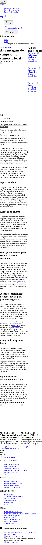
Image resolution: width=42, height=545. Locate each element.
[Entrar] (5, 18)
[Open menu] (3, 2)
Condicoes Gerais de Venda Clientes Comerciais (20, 514)
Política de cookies (10, 521)
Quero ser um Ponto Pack (13, 481)
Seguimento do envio (11, 8)
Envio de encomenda (11, 10)
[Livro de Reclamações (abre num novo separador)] (23, 542)
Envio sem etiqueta (10, 466)
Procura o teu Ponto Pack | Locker (16, 470)
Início (6, 40)
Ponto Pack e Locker (11, 12)
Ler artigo (3, 447)
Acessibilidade (9, 523)
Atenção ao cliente (6, 121)
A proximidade (5, 118)
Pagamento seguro (9, 457)
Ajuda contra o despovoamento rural (12, 138)
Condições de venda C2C (13, 512)
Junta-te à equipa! (10, 500)
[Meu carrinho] (1, 18)
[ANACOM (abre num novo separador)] (23, 536)
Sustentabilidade (9, 498)
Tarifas (6, 474)
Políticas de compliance (12, 516)
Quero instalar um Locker (13, 483)
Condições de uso (10, 517)
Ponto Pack (16, 326)
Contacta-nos (8, 502)
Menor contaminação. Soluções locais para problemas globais (13, 131)
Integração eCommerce (12, 487)
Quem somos (8, 495)
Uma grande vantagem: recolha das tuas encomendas (13, 126)
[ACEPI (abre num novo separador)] (23, 534)
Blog (6, 42)
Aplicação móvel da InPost (13, 497)
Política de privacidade (12, 519)
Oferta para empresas (11, 485)
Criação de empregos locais (9, 135)
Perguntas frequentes (11, 472)
